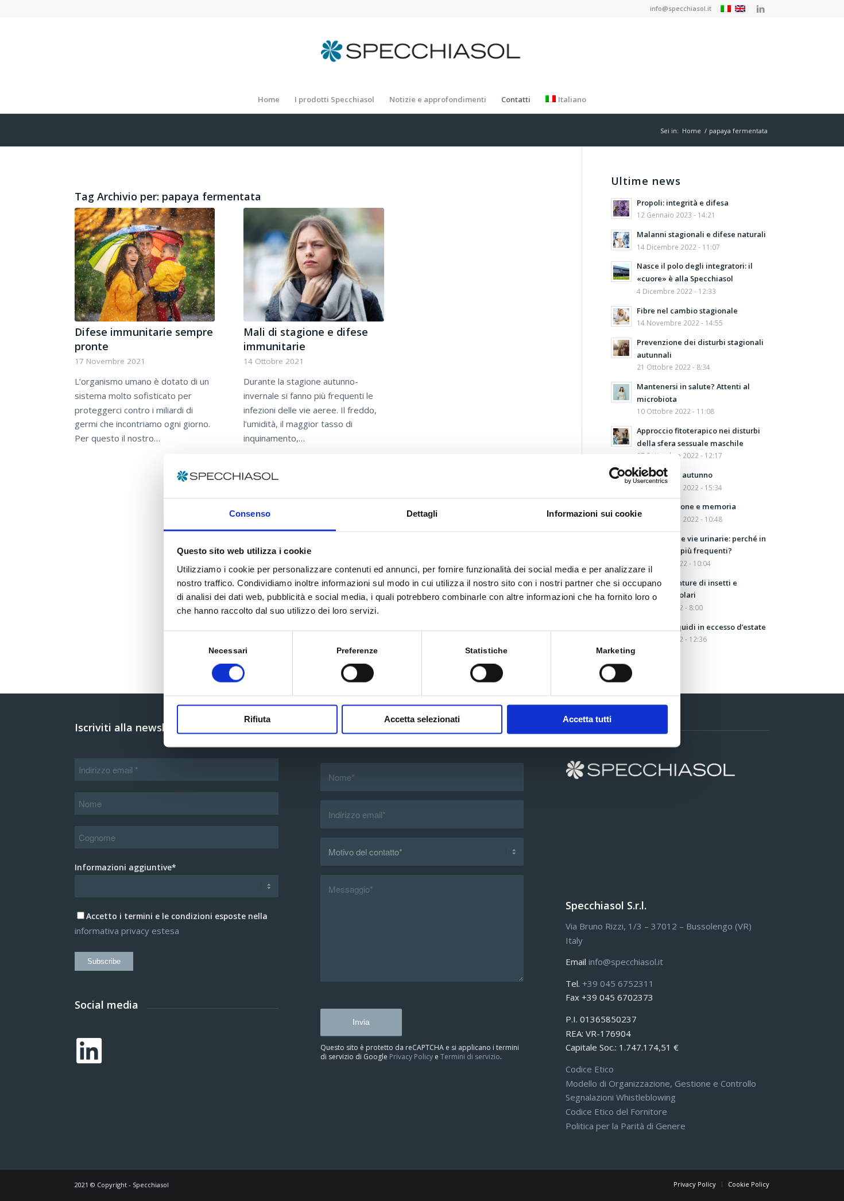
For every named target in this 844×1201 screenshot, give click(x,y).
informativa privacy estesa (127, 930)
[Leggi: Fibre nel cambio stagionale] (621, 316)
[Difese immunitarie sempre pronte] (145, 264)
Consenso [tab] (249, 513)
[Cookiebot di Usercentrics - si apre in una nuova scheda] (617, 476)
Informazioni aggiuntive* (125, 867)
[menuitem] (677, 8)
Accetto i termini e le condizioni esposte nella (177, 916)
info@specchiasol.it (680, 8)
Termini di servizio (470, 1056)
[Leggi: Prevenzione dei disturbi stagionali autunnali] (621, 348)
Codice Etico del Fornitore (616, 1111)
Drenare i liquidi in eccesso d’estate (701, 627)
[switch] (357, 673)
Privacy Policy (411, 1056)
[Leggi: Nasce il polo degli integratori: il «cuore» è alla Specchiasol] (621, 271)
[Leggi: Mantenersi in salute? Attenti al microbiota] (621, 392)
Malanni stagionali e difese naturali (701, 234)
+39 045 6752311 (618, 983)
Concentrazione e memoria (686, 506)
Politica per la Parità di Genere (626, 1126)
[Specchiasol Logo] (422, 51)
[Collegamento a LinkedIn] (760, 8)
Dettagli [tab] (422, 513)
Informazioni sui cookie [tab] (594, 513)
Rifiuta (257, 719)
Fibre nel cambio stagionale (687, 310)
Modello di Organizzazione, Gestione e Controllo (661, 1083)
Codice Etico (590, 1069)
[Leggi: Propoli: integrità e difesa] (621, 208)
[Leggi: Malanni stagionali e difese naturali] (621, 240)
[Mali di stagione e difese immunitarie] (313, 264)
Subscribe (104, 961)
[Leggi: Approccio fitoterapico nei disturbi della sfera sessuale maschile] (621, 436)
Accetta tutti (587, 719)
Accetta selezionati (422, 719)
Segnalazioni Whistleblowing (621, 1097)
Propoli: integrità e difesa (683, 202)
